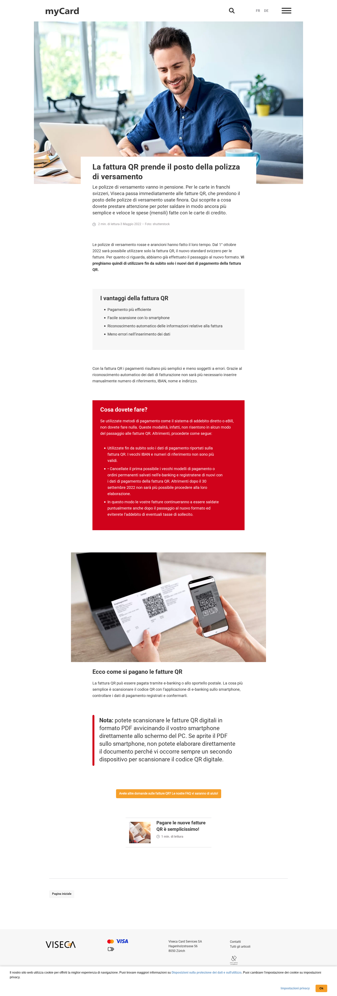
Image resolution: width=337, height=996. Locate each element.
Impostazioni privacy (295, 988)
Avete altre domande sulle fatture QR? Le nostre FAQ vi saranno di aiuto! (168, 793)
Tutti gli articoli (240, 946)
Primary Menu (286, 11)
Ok (321, 988)
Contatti (235, 942)
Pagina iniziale (61, 894)
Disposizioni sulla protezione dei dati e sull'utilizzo (206, 972)
